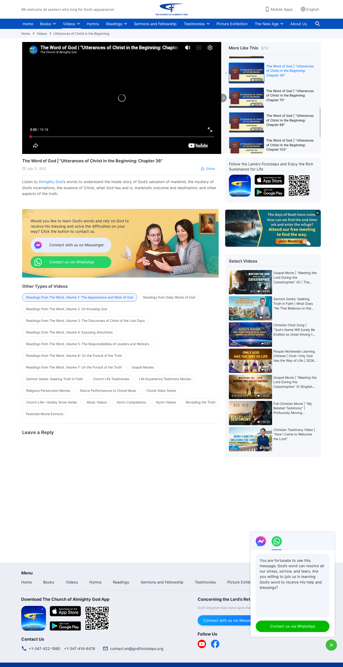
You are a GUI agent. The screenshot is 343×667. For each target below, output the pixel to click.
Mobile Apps (282, 9)
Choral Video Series (161, 391)
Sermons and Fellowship (155, 23)
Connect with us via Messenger (231, 620)
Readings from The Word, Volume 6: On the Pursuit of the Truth (74, 356)
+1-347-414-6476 (79, 648)
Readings (114, 23)
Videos (69, 23)
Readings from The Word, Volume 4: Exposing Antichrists (69, 332)
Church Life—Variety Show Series (51, 402)
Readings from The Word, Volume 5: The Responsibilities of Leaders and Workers (87, 344)
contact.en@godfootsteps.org (136, 648)
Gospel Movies (143, 367)
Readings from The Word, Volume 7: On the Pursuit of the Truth (74, 367)
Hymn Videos (166, 402)
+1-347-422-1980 (44, 648)
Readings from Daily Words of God (169, 297)
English (312, 9)
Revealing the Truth (200, 402)
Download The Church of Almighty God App (65, 599)
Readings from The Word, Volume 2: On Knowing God (66, 309)
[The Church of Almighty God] (171, 9)
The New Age (267, 23)
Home (28, 23)
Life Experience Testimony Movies (165, 379)
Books (45, 23)
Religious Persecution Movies (48, 391)
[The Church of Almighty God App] (240, 185)
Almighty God (51, 181)
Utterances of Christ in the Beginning (81, 33)
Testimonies (194, 23)
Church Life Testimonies (111, 379)
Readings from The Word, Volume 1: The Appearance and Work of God (79, 297)
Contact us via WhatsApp (292, 626)
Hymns (93, 23)
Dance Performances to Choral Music (108, 391)
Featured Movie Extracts (44, 414)
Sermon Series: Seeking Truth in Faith (54, 379)
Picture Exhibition (232, 23)
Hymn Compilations (131, 402)
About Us (298, 23)
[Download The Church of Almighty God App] (33, 617)
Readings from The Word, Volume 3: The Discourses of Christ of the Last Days (85, 321)
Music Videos (97, 402)
